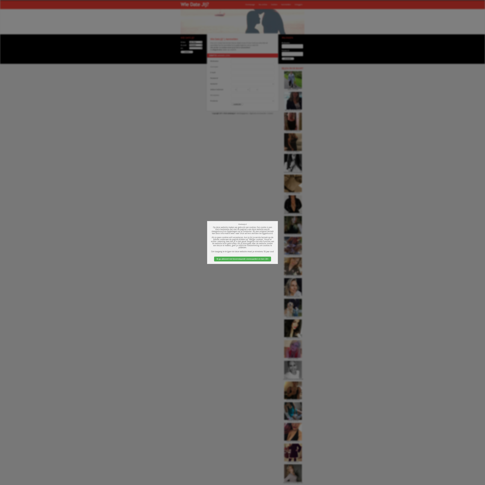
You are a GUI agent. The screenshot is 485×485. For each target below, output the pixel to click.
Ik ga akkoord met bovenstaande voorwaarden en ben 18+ (243, 259)
